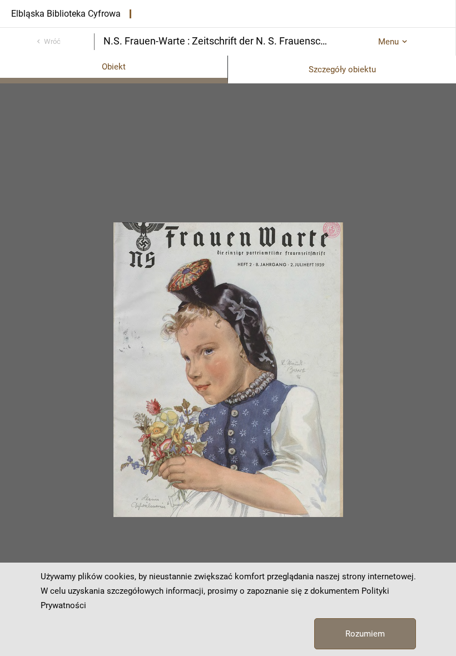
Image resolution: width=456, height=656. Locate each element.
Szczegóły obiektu (342, 69)
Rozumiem (365, 634)
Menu (388, 42)
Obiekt (114, 67)
